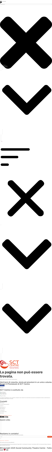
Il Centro (4, 283)
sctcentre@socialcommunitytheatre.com (6, 415)
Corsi (2, 353)
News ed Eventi (4, 137)
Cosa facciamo (5, 284)
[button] (26, 183)
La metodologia (5, 66)
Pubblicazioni (3, 136)
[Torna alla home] (9, 368)
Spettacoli (3, 135)
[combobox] (26, 4)
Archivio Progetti (5, 352)
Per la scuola (3, 140)
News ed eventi (4, 428)
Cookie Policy (7, 440)
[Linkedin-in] (7, 417)
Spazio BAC (4, 69)
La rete (4, 67)
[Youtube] (3, 417)
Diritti (4, 130)
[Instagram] (5, 417)
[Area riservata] (1, 2)
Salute (4, 131)
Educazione (4, 132)
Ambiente (4, 351)
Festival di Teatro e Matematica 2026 (7, 138)
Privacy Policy (2, 440)
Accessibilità (3, 430)
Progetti (3, 421)
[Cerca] (0, 3)
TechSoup (13, 450)
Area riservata (4, 1)
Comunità (4, 129)
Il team (4, 68)
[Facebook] (1, 417)
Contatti (3, 139)
